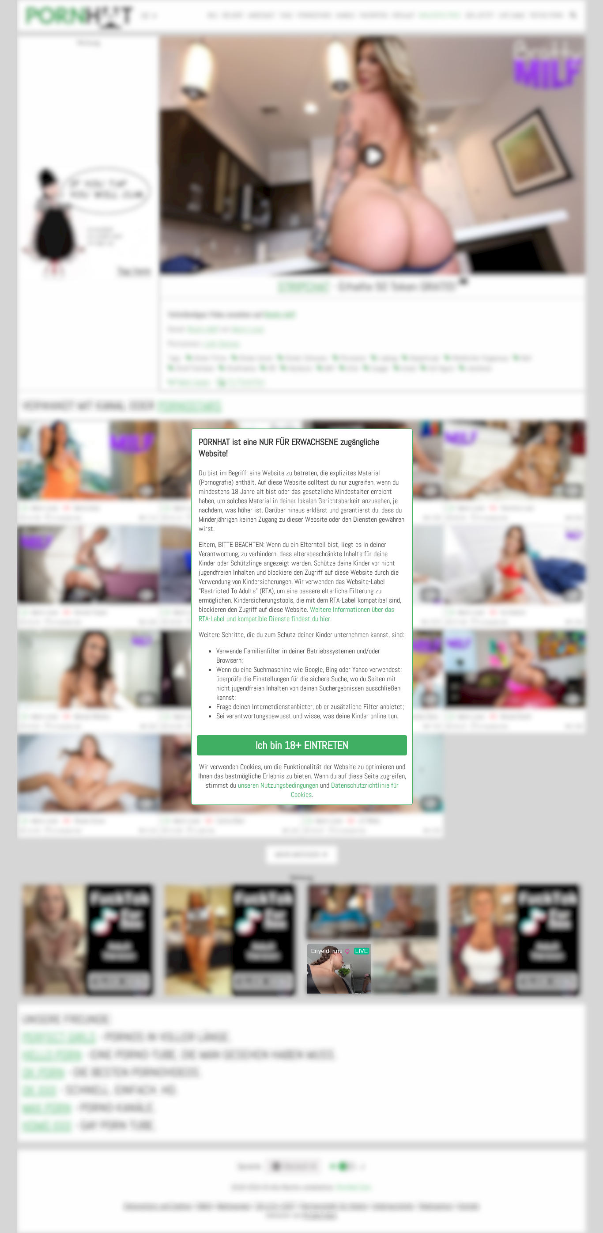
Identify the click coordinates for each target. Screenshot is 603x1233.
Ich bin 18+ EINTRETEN (302, 745)
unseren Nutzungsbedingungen (278, 785)
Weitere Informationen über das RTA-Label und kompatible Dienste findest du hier (296, 614)
